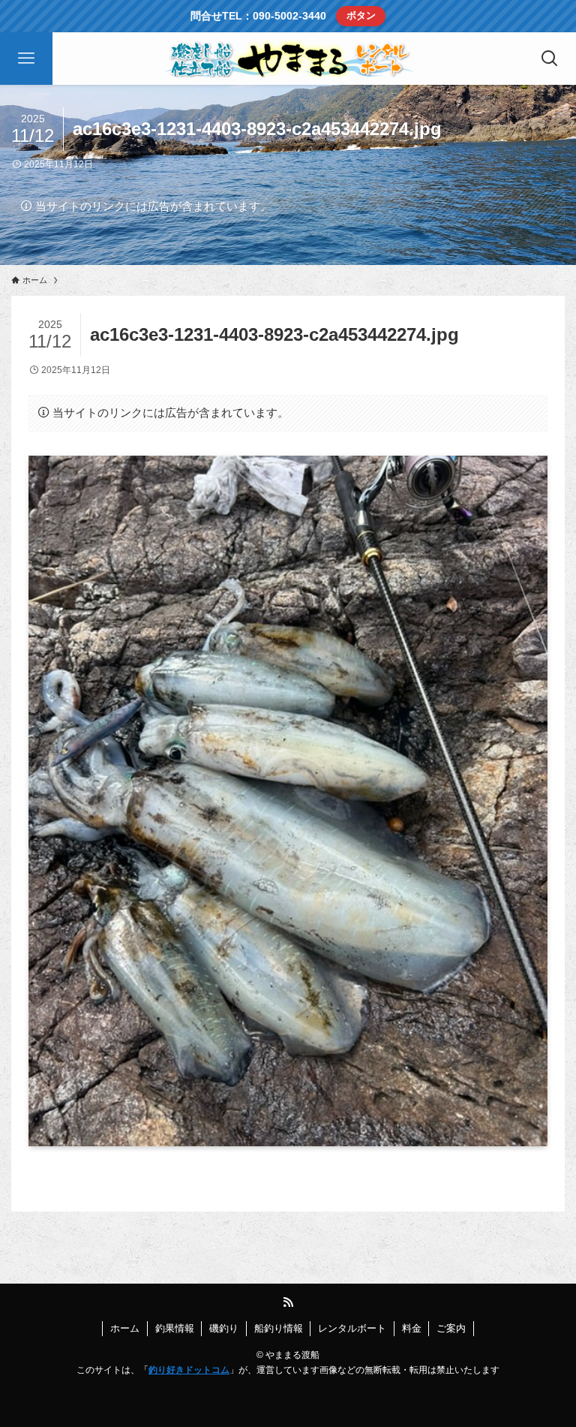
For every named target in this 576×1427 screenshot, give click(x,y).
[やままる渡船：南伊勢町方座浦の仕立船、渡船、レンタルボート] (287, 58)
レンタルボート (352, 1328)
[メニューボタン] (26, 58)
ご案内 (451, 1328)
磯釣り (223, 1328)
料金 (412, 1328)
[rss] (288, 1302)
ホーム (125, 1328)
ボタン (361, 15)
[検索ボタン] (550, 58)
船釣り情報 (278, 1328)
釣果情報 (174, 1328)
